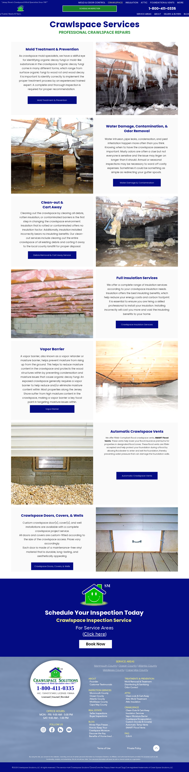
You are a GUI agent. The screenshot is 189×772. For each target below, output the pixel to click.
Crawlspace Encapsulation (138, 719)
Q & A (129, 736)
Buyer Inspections (98, 716)
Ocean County (128, 666)
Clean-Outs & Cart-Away (137, 710)
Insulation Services (135, 713)
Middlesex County (113, 670)
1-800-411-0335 (162, 8)
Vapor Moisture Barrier (137, 716)
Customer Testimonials (101, 684)
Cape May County (137, 670)
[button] (162, 2)
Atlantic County (147, 666)
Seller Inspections (98, 713)
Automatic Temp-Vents (137, 724)
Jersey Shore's (8, 2)
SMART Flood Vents (135, 727)
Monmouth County (105, 666)
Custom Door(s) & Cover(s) (139, 721)
